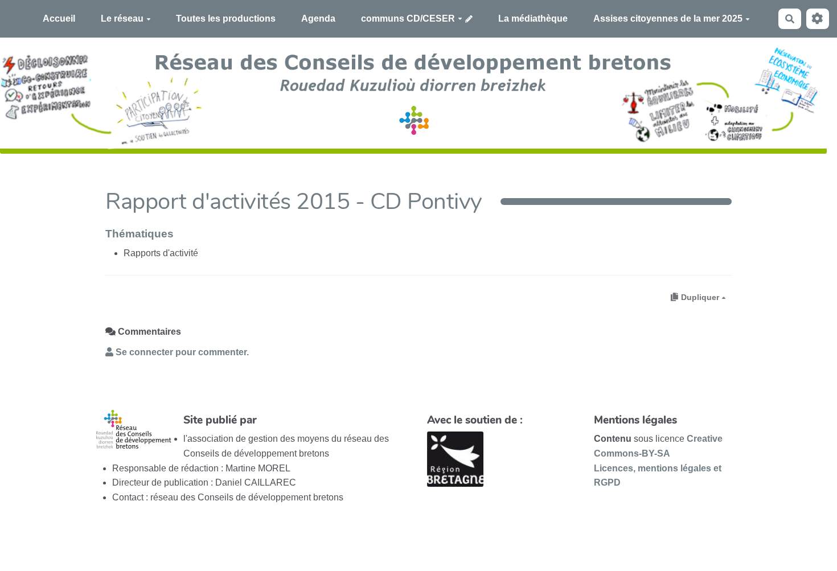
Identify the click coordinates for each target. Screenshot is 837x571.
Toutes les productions (226, 18)
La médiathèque (533, 18)
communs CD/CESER (408, 18)
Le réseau (122, 18)
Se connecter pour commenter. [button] (181, 352)
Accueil (59, 18)
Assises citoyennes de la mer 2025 (667, 18)
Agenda (318, 18)
